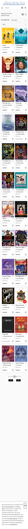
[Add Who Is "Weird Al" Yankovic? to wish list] (26, 81)
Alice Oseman (20, 191)
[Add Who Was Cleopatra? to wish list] (13, 110)
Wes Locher (19, 76)
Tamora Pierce (7, 220)
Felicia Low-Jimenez (8, 336)
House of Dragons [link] (7, 276)
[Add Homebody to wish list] (26, 110)
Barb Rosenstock (7, 76)
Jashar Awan (7, 47)
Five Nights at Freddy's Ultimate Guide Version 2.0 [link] (20, 276)
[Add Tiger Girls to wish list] (13, 341)
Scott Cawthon (7, 163)
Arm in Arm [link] (19, 334)
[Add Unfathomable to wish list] (26, 53)
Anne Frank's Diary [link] (20, 218)
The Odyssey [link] (6, 132)
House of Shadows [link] (20, 363)
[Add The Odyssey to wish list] (13, 139)
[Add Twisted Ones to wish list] (26, 168)
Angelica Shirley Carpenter (21, 336)
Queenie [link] (5, 305)
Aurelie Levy (6, 307)
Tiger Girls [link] (5, 334)
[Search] (2, 8)
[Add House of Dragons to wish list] (13, 284)
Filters (3, 24)
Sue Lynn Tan (20, 249)
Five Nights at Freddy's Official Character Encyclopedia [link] (7, 247)
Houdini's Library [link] (7, 74)
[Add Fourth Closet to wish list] (13, 197)
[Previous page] (9, 377)
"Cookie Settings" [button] (12, 518)
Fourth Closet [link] (6, 190)
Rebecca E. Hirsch (21, 307)
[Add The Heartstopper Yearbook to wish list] (26, 197)
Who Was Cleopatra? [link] (7, 103)
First (11, 380)
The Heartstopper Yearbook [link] (20, 190)
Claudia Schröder (20, 134)
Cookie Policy (13, 524)
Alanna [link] (4, 218)
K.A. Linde (6, 278)
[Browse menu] (25, 8)
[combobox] (11, 8)
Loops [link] (4, 45)
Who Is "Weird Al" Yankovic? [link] (20, 74)
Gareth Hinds (7, 134)
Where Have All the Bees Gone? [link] (20, 305)
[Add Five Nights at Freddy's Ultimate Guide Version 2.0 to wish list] (26, 284)
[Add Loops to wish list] (13, 53)
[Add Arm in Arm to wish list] (26, 341)
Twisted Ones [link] (19, 161)
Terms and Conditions (8, 506)
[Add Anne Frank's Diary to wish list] (26, 226)
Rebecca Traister (7, 365)
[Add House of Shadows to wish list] (26, 370)
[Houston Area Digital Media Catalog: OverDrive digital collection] (14, 3)
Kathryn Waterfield (8, 105)
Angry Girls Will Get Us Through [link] (7, 363)
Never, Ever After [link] (20, 247)
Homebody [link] (19, 103)
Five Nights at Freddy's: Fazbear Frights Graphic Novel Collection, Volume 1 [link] (7, 161)
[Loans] (22, 8)
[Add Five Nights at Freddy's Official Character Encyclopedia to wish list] (13, 255)
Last (18, 380)
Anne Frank (19, 220)
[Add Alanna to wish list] (13, 226)
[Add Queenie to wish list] (13, 312)
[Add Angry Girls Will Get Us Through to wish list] (13, 370)
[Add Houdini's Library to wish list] (13, 81)
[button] (23, 15)
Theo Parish (19, 105)
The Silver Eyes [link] (20, 132)
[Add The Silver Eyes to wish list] (26, 139)
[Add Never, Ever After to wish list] (26, 255)
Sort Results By (5, 20)
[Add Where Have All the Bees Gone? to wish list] (26, 312)
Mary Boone (19, 47)
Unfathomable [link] (19, 45)
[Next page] (20, 377)
